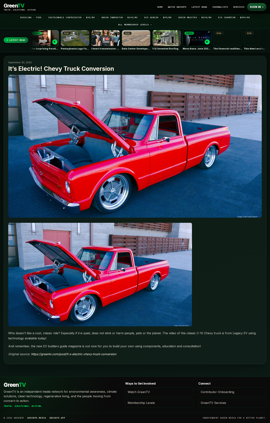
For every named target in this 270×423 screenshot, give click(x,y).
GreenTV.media (36, 418)
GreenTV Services (213, 403)
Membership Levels (141, 403)
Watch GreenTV (177, 7)
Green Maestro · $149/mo (194, 17)
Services (238, 7)
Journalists (220, 7)
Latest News (199, 7)
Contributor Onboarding (217, 392)
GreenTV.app (57, 418)
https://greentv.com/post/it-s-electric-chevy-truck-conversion (73, 354)
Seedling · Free (31, 17)
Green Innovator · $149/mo (119, 17)
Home (160, 7)
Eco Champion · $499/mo (234, 17)
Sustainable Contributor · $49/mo (71, 17)
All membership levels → (135, 24)
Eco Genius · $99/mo (158, 17)
